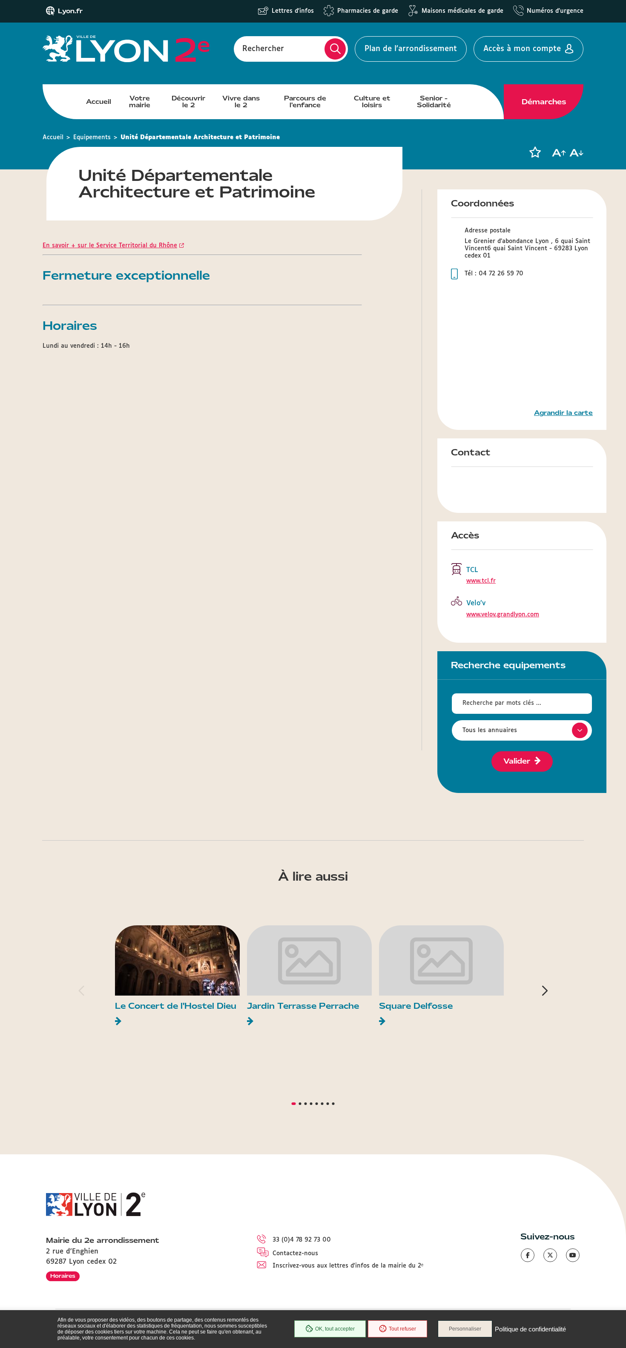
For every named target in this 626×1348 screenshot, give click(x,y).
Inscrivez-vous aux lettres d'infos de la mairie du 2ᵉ (348, 1266)
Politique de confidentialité (530, 1329)
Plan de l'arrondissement (411, 49)
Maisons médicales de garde (462, 11)
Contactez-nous (295, 1253)
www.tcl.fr (481, 581)
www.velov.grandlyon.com (502, 615)
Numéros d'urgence (555, 11)
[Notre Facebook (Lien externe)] (527, 1255)
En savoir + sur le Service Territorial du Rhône (110, 246)
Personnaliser (465, 1329)
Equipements (92, 137)
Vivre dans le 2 (241, 101)
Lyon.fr (70, 11)
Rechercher (263, 49)
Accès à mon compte (522, 49)
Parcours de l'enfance (305, 101)
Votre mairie (139, 101)
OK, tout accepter (335, 1329)
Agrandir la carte (563, 412)
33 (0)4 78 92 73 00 (302, 1240)
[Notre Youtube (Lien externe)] (573, 1255)
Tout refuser (402, 1329)
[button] (534, 152)
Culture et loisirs (372, 101)
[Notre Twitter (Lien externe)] (550, 1255)
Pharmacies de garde (367, 11)
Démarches (544, 102)
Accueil (98, 101)
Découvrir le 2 (188, 101)
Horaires (62, 1275)
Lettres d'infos (293, 11)
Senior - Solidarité (434, 101)
